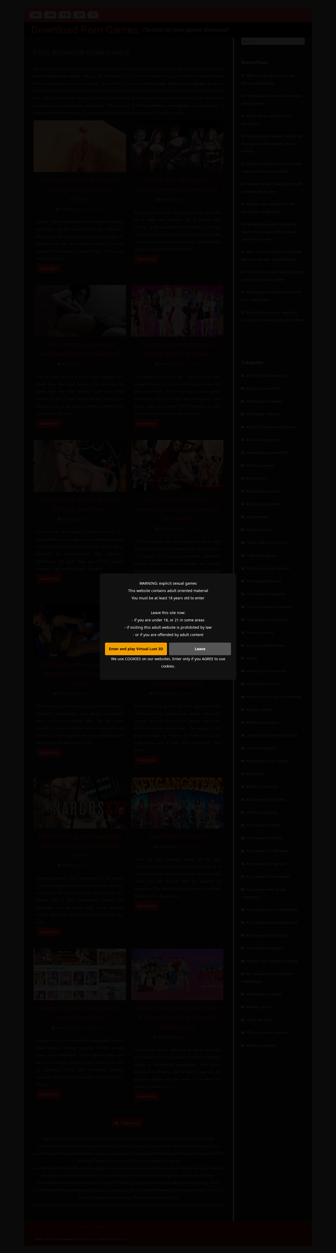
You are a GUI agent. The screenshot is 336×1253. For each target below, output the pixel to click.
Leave (200, 648)
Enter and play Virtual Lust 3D (136, 648)
